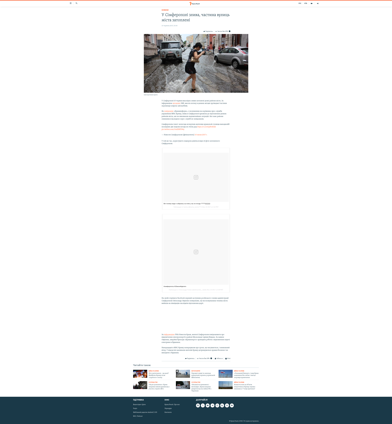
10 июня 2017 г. (201, 135)
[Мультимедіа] (312, 3)
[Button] (208, 31)
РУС (300, 3)
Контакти (168, 412)
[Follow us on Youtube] (208, 405)
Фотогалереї (195, 371)
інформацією (169, 335)
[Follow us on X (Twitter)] (203, 405)
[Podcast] (227, 405)
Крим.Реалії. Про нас (172, 404)
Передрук (168, 408)
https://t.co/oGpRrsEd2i (206, 127)
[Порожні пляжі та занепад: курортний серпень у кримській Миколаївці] (183, 374)
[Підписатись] (232, 405)
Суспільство (153, 382)
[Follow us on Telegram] (212, 405)
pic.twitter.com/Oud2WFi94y (173, 129)
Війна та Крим (154, 371)
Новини (165, 10)
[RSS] (222, 405)
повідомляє (169, 111)
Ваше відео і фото (139, 404)
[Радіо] (318, 3)
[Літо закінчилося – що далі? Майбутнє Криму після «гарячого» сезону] (140, 374)
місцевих (177, 103)
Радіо (135, 408)
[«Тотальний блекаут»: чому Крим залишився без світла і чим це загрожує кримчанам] (226, 374)
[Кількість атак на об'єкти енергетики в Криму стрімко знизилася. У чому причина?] (226, 385)
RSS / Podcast (138, 416)
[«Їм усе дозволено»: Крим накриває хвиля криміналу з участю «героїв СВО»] (140, 385)
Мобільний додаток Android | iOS (145, 412)
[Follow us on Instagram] (217, 405)
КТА (305, 3)
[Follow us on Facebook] (198, 405)
